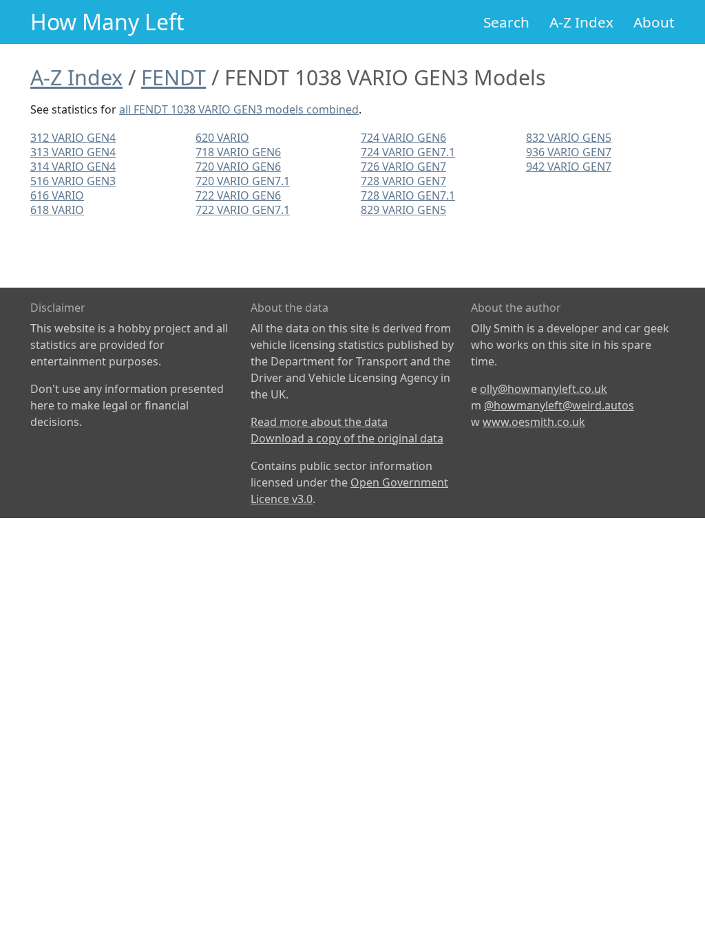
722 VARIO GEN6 (238, 195)
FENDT (173, 77)
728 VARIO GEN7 (403, 181)
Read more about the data (319, 421)
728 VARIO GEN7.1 (408, 195)
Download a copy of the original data (347, 438)
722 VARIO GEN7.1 (243, 209)
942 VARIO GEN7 (568, 166)
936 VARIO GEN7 (568, 152)
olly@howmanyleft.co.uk (543, 388)
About (654, 22)
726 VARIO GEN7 (403, 166)
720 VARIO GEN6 (238, 166)
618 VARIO (57, 209)
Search (506, 22)
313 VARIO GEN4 (73, 152)
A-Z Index (581, 22)
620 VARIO (222, 137)
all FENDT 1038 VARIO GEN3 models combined (239, 109)
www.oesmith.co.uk (534, 421)
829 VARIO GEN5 (403, 209)
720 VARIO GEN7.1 (243, 181)
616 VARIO (57, 195)
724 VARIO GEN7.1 (408, 152)
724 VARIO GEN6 (403, 137)
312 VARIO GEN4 (73, 137)
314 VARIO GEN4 (73, 166)
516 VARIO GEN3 (73, 181)
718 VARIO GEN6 (238, 152)
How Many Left (107, 21)
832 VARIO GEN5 (568, 137)
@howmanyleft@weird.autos (559, 405)
